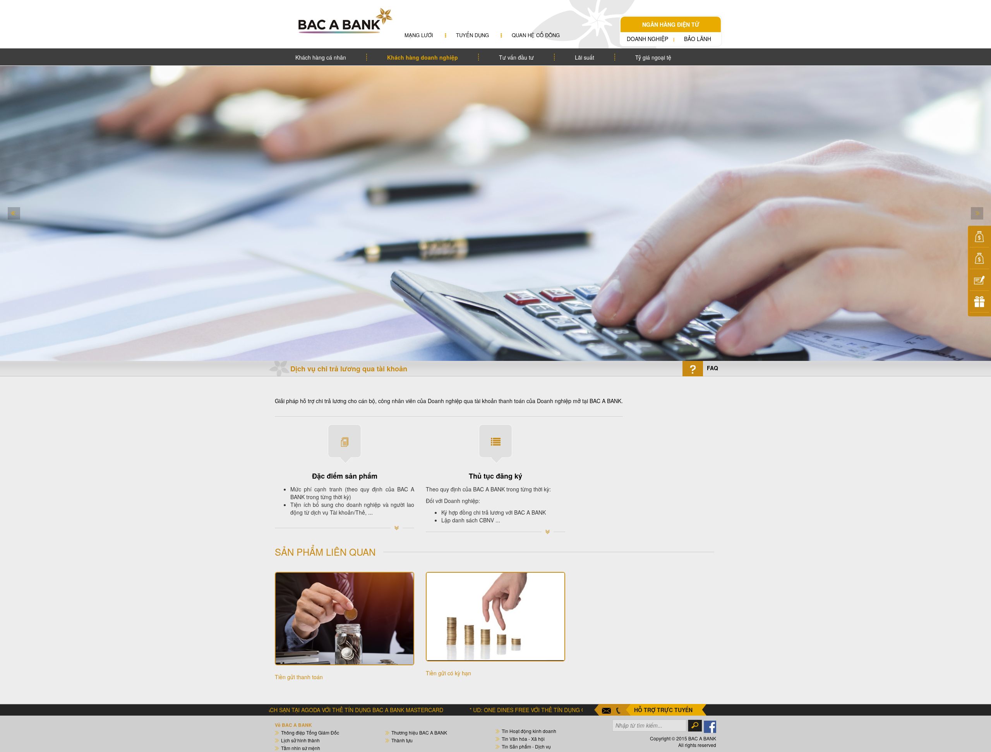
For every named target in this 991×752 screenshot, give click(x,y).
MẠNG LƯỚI (419, 35)
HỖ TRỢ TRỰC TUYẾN (663, 710)
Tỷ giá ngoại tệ (653, 57)
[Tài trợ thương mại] (979, 280)
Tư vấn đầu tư (516, 57)
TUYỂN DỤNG (472, 35)
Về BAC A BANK (293, 724)
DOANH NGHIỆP (647, 39)
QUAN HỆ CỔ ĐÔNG (536, 35)
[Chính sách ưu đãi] (979, 302)
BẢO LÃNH (697, 39)
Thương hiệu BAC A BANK (419, 732)
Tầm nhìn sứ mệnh (300, 748)
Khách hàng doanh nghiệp (422, 57)
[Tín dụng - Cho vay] (979, 259)
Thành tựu (402, 740)
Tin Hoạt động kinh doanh (529, 731)
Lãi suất (584, 57)
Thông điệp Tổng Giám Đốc (310, 732)
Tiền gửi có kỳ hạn (448, 673)
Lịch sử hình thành (300, 740)
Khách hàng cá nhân (320, 57)
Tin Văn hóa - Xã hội (523, 738)
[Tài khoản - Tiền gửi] (979, 237)
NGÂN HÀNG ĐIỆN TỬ (671, 24)
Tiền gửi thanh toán (299, 677)
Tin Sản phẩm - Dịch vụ (526, 746)
